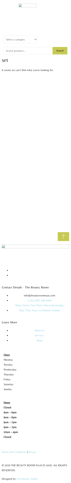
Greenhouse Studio (27, 478)
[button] (35, 22)
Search (60, 50)
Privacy (32, 452)
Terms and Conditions (14, 452)
